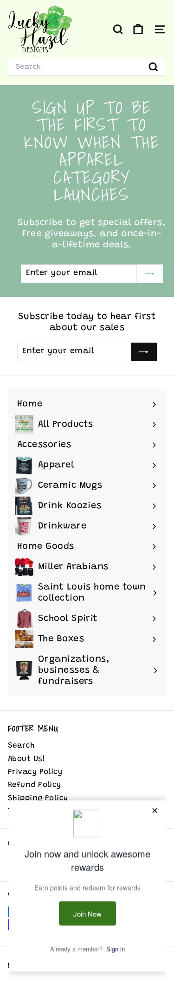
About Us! (26, 759)
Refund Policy (34, 785)
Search (21, 746)
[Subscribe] (150, 273)
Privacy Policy (35, 772)
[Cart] (138, 29)
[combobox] (87, 67)
